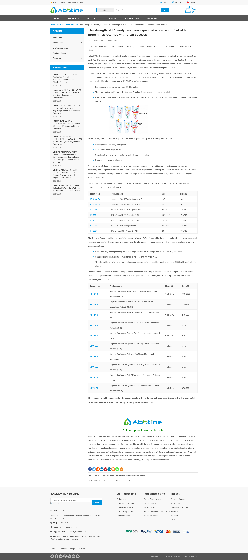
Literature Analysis (60, 47)
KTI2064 (93, 231)
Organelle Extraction (125, 507)
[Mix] (113, 469)
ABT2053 (94, 335)
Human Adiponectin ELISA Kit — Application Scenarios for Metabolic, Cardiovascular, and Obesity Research (66, 78)
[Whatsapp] (117, 469)
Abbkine (64, 548)
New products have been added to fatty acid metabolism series (119, 475)
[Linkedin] (102, 469)
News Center (58, 37)
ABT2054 (94, 346)
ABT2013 (94, 294)
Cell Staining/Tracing (125, 511)
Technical (111, 18)
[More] (121, 469)
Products (73, 18)
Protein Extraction (151, 515)
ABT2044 (94, 325)
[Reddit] (98, 469)
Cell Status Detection (125, 503)
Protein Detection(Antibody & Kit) (157, 511)
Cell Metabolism (123, 515)
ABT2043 (94, 314)
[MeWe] (109, 469)
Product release (71, 24)
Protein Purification (151, 503)
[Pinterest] (105, 469)
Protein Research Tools (155, 493)
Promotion (57, 58)
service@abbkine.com (76, 2)
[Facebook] (90, 469)
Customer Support (178, 499)
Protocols (174, 515)
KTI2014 (93, 209)
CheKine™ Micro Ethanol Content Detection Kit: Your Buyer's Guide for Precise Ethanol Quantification (66, 188)
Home (57, 18)
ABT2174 (94, 388)
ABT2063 (94, 356)
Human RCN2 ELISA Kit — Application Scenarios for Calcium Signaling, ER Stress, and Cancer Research (66, 124)
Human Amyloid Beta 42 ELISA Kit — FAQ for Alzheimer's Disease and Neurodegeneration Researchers (67, 93)
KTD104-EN (95, 199)
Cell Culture (121, 499)
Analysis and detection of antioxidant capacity (112, 480)
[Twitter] (94, 469)
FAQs (173, 519)
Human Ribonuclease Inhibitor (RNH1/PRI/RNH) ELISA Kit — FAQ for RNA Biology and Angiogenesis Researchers (67, 140)
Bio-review (82, 548)
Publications (175, 511)
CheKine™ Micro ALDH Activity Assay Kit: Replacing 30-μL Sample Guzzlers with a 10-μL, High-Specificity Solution (65, 174)
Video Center (176, 503)
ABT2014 (94, 304)
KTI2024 (93, 215)
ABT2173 (94, 377)
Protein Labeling (150, 507)
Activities (92, 18)
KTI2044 (93, 225)
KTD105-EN (95, 204)
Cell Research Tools (126, 493)
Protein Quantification (152, 499)
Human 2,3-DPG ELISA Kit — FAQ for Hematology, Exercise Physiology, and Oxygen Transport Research (67, 109)
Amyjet (72, 548)
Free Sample (58, 42)
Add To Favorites (59, 2)
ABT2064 (94, 367)
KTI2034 (93, 220)
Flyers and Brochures (179, 507)
